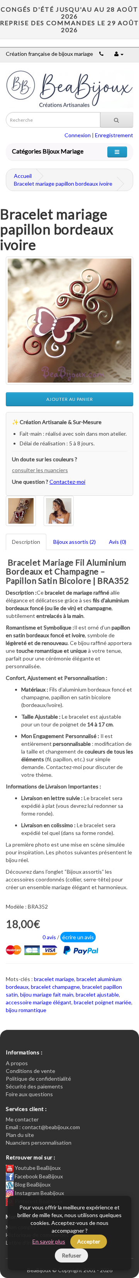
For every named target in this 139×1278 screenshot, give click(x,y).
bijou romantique (26, 1010)
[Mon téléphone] (101, 53)
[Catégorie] (117, 152)
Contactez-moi (67, 481)
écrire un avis (78, 937)
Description (26, 541)
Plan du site (20, 1134)
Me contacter (22, 1119)
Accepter (88, 1241)
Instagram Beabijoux (39, 1193)
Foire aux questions (29, 1094)
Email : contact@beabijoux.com (43, 1127)
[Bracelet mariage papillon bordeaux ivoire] (69, 321)
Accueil (23, 175)
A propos (17, 1063)
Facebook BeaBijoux (38, 1176)
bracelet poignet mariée (102, 1002)
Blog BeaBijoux (32, 1184)
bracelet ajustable (97, 994)
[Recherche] (116, 120)
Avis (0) (117, 541)
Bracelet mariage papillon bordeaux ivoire (63, 183)
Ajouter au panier (69, 399)
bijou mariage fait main (46, 994)
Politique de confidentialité (38, 1078)
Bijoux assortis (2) (74, 541)
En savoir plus (48, 1241)
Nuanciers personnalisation (38, 1142)
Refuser (71, 1255)
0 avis (49, 937)
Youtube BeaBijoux (37, 1167)
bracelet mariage (54, 979)
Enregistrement (114, 135)
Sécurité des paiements (34, 1086)
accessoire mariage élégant (38, 1002)
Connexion (77, 135)
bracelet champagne (55, 986)
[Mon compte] (119, 53)
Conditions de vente (30, 1071)
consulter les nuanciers (40, 470)
